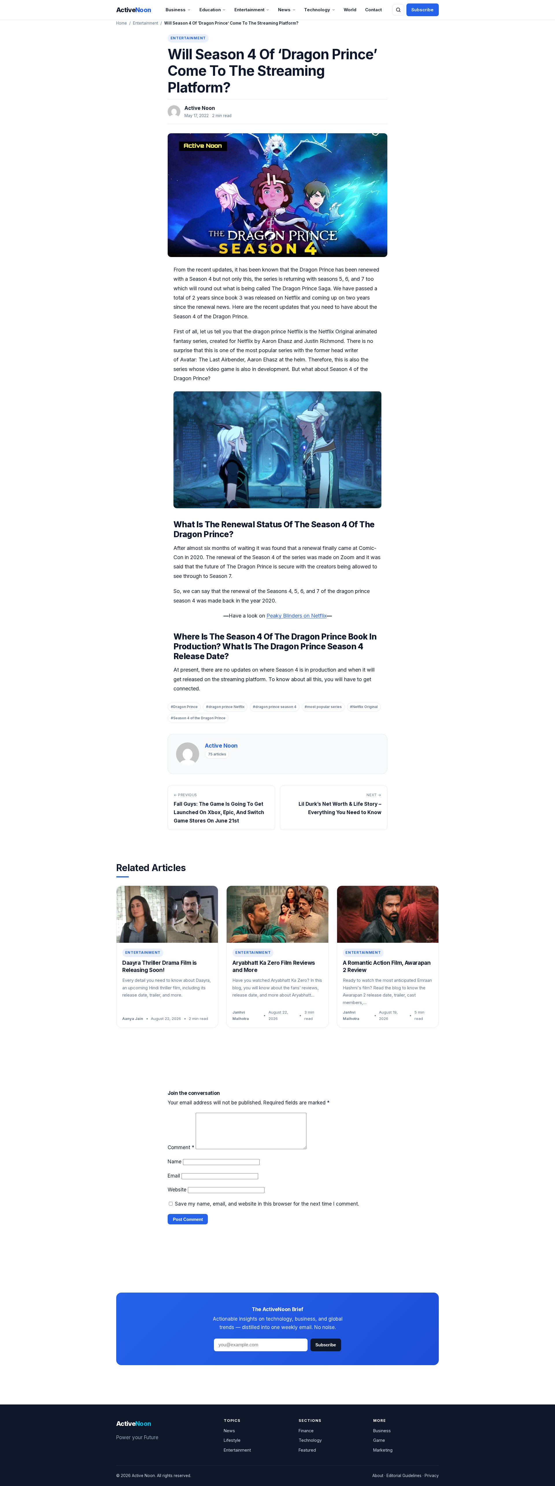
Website (177, 1190)
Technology (317, 9)
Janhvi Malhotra (240, 1015)
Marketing (383, 1450)
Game (379, 1440)
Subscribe (422, 9)
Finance (306, 1430)
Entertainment (249, 9)
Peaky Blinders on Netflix (297, 616)
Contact (373, 9)
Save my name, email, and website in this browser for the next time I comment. (267, 1204)
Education (210, 9)
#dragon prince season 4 (274, 707)
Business (176, 9)
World (350, 9)
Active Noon (199, 108)
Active (133, 10)
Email (174, 1176)
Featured (307, 1450)
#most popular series (323, 707)
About (377, 1475)
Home (121, 23)
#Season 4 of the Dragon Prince (198, 718)
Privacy (432, 1475)
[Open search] (398, 10)
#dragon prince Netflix (225, 707)
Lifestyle (232, 1440)
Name (175, 1162)
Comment (181, 1147)
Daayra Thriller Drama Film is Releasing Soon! (159, 966)
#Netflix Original (364, 707)
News (284, 9)
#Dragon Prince (184, 707)
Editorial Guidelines (403, 1475)
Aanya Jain (132, 1018)
